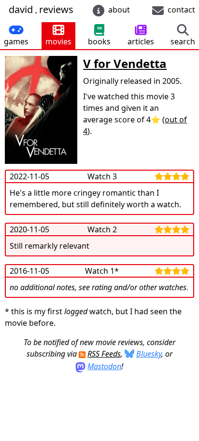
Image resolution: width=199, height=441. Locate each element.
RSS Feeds (104, 353)
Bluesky (148, 353)
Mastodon (104, 366)
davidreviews (41, 9)
